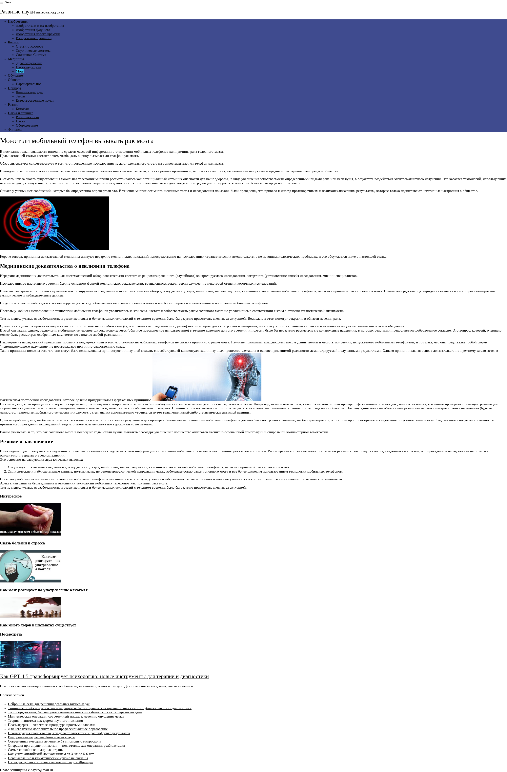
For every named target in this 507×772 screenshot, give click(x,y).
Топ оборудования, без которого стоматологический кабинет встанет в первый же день (75, 712)
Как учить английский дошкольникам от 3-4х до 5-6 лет (51, 754)
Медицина (16, 59)
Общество (15, 80)
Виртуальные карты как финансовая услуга (41, 737)
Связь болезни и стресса (22, 543)
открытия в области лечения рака (314, 318)
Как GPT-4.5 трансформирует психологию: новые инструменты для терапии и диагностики (104, 676)
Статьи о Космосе (29, 46)
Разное (13, 105)
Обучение (15, 75)
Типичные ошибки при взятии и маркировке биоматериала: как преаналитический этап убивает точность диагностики (100, 708)
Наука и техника (20, 113)
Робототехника (27, 117)
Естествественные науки (35, 100)
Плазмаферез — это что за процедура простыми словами (51, 725)
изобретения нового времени (38, 34)
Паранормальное (28, 84)
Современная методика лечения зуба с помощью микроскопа (54, 741)
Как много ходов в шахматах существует (38, 625)
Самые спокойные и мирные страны (35, 750)
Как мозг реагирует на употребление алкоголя (44, 590)
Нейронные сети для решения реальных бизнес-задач (49, 704)
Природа (14, 88)
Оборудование (27, 125)
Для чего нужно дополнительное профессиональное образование (58, 729)
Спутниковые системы (33, 50)
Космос (13, 42)
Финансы (15, 130)
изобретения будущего (33, 30)
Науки (20, 121)
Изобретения (18, 21)
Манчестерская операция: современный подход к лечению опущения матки (66, 716)
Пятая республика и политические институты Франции (50, 762)
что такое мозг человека (87, 424)
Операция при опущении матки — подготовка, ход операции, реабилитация (66, 745)
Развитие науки (17, 12)
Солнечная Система (31, 55)
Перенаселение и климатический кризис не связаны (48, 758)
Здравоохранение (29, 63)
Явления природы (29, 92)
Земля (20, 96)
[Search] (1, 3)
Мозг (20, 71)
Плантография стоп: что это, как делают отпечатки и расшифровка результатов (69, 733)
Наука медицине (28, 67)
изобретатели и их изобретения (40, 26)
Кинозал (22, 109)
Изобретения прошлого (33, 38)
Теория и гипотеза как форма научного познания (45, 720)
